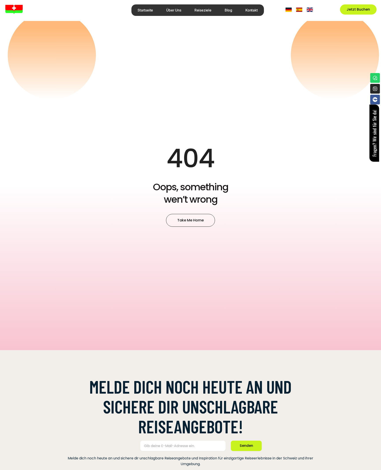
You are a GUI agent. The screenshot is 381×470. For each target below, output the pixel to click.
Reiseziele (202, 10)
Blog (228, 10)
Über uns (173, 10)
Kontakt (251, 10)
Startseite (145, 10)
